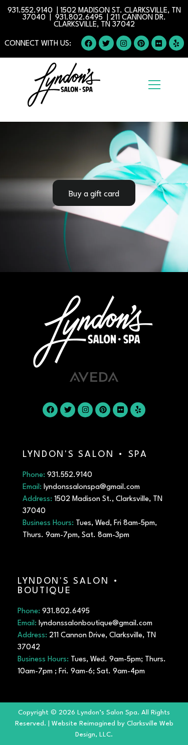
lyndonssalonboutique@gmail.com (95, 623)
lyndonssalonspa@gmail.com (92, 487)
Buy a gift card (94, 192)
